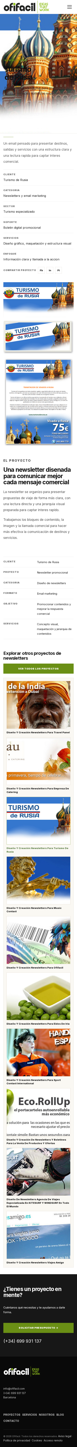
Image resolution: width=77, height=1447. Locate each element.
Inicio (7, 53)
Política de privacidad (16, 1440)
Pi (58, 270)
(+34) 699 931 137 (22, 1341)
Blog (60, 1414)
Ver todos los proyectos (38, 668)
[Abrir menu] (69, 7)
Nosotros (47, 1414)
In (50, 270)
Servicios (29, 1414)
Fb (41, 270)
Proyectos (20, 53)
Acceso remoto (53, 1440)
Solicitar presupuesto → (38, 1327)
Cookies (37, 1440)
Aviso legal (64, 1436)
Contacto (11, 1420)
